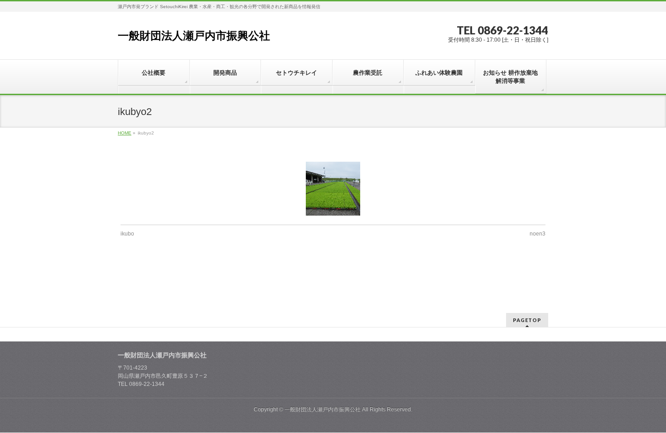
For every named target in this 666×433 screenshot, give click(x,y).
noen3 (537, 234)
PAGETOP (527, 320)
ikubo (127, 234)
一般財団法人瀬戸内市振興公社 (194, 35)
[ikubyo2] (333, 189)
